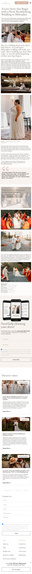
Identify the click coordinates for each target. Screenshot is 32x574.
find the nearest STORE (12, 196)
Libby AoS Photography (12, 285)
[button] (30, 562)
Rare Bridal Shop (12, 290)
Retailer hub (6, 551)
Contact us (22, 544)
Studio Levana (11, 292)
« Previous (7, 490)
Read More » (7, 411)
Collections (22, 547)
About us (5, 544)
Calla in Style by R (11, 287)
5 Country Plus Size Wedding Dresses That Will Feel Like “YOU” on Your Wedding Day (16, 471)
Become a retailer (8, 555)
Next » (26, 490)
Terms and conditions (9, 559)
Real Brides (22, 555)
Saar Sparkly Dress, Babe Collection (10, 141)
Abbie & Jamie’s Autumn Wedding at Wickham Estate (14, 434)
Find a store (22, 551)
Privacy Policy (4, 351)
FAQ (4, 547)
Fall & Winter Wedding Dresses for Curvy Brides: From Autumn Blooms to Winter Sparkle (15, 397)
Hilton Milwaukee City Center (11, 286)
